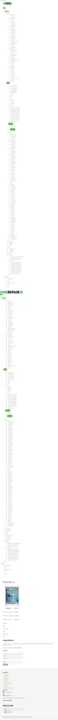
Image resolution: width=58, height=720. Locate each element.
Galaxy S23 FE (13, 145)
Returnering (7, 684)
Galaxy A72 (12, 217)
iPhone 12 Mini (10, 340)
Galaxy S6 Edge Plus (14, 178)
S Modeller (11, 133)
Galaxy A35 (10, 484)
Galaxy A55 (12, 196)
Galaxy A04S (13, 208)
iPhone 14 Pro (13, 37)
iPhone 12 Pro (13, 51)
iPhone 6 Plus (10, 362)
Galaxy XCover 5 (13, 237)
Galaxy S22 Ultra (13, 151)
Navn (4, 653)
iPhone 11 (12, 58)
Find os (3, 562)
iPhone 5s (9, 366)
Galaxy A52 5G (13, 218)
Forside (6, 10)
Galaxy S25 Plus (13, 137)
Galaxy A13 (12, 214)
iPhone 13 (12, 45)
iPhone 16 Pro (13, 25)
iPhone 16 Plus (13, 26)
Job (7, 285)
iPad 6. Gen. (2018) (11, 377)
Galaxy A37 (12, 185)
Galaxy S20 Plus (13, 162)
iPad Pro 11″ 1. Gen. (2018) (15, 119)
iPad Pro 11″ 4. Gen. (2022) (15, 115)
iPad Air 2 (12, 103)
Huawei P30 (11, 241)
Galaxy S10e (13, 166)
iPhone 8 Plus (13, 67)
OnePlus (8, 247)
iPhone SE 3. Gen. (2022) (14, 41)
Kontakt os (6, 277)
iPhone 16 (9, 314)
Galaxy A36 (10, 477)
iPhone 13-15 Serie (12, 29)
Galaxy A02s (13, 222)
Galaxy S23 (9, 436)
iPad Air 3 (9, 388)
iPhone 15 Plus (13, 33)
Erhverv (6, 573)
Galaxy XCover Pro (11, 525)
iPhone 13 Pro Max (14, 43)
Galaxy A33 (12, 211)
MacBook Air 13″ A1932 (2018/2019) (16, 270)
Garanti (8, 284)
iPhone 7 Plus (13, 70)
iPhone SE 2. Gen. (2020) (14, 59)
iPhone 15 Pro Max (14, 30)
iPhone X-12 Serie (12, 48)
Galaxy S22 (9, 440)
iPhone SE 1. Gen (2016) (14, 78)
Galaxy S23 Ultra (13, 147)
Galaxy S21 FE (13, 155)
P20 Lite (10, 244)
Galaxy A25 (12, 199)
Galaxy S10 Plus (13, 167)
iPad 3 (12, 95)
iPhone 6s (12, 74)
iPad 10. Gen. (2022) (14, 85)
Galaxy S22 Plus (13, 152)
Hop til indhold (3, 0)
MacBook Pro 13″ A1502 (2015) (16, 259)
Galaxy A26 (12, 192)
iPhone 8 (12, 69)
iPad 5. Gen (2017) (14, 92)
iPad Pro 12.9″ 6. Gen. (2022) (15, 107)
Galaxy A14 (12, 207)
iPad (8, 82)
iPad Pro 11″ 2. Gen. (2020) (15, 118)
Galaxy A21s (10, 514)
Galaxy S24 (12, 144)
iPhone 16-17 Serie (12, 14)
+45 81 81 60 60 (8, 710)
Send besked (5, 664)
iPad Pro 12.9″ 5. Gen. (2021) (15, 108)
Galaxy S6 (12, 181)
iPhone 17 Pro (13, 18)
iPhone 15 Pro (13, 32)
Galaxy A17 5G (10, 473)
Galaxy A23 (10, 499)
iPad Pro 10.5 (13, 121)
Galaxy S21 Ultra (13, 156)
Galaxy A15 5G (13, 200)
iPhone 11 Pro (13, 56)
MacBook (6, 540)
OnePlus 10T (11, 251)
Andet (8, 274)
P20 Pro (10, 245)
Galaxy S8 (12, 174)
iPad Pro (10, 106)
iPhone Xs (12, 62)
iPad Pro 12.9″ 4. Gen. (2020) (15, 110)
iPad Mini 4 (9, 414)
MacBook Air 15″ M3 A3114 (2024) (16, 262)
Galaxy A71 (10, 510)
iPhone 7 (12, 71)
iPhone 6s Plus (13, 73)
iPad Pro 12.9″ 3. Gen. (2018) (15, 111)
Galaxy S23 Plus (13, 148)
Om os (8, 280)
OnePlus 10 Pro (11, 252)
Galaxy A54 (12, 204)
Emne (4, 656)
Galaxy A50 (12, 229)
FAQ (8, 281)
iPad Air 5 (12, 99)
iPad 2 (12, 96)
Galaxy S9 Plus (13, 170)
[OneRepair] (11, 293)
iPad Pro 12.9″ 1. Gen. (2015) (15, 114)
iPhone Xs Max (13, 60)
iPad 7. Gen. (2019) (14, 89)
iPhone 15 (12, 34)
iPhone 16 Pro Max (14, 23)
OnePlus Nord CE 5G (12, 248)
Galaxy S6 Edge (13, 180)
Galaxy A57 (12, 184)
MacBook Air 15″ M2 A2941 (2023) (13, 551)
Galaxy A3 (12, 233)
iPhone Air (12, 21)
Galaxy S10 (12, 169)
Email (4, 655)
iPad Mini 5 (12, 126)
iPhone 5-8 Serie (11, 66)
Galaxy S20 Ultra (13, 163)
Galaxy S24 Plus (10, 429)
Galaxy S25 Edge (13, 134)
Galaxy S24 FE (13, 140)
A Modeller (11, 182)
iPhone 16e (12, 22)
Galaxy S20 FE (10, 447)
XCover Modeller (9, 521)
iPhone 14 (12, 40)
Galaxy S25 (9, 425)
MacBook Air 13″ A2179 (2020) (15, 269)
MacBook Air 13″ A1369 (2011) (15, 273)
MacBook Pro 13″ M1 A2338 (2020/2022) (17, 256)
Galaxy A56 (12, 189)
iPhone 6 (12, 77)
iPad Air (12, 104)
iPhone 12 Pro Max (11, 336)
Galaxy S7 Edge (10, 462)
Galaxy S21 (12, 159)
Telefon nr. (5, 658)
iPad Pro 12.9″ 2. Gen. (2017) (12, 399)
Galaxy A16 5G (13, 193)
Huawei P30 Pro (11, 243)
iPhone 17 (12, 19)
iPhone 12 (12, 52)
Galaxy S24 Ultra (13, 141)
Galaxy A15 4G (10, 488)
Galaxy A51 (12, 225)
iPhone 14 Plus (10, 325)
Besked (5, 661)
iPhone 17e (12, 15)
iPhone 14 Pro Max (14, 36)
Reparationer (7, 11)
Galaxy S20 (9, 451)
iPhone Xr (12, 63)
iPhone (6, 299)
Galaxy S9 (12, 171)
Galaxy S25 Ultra (13, 136)
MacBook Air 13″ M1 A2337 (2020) (16, 267)
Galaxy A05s (13, 203)
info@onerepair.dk (9, 711)
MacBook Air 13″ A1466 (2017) (15, 271)
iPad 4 (12, 93)
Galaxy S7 (12, 177)
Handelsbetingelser (10, 278)
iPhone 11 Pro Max (14, 55)
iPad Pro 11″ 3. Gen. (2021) (12, 403)
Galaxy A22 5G (13, 221)
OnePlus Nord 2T (9, 536)
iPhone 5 (12, 81)
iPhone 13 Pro (13, 44)
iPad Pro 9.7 (13, 122)
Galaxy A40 (12, 230)
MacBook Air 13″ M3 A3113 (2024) (16, 263)
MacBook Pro (11, 255)
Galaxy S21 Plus (13, 158)
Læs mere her (9, 645)
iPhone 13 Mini (13, 47)
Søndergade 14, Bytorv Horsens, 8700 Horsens (14, 709)
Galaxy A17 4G (13, 188)
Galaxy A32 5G (13, 219)
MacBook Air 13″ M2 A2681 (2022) (16, 266)
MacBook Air (8, 547)
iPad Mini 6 (12, 125)
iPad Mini (7, 410)
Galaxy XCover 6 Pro (14, 236)
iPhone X (9, 351)
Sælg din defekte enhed (11, 282)
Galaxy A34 (12, 206)
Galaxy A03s (13, 215)
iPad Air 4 (12, 100)
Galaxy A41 (12, 226)
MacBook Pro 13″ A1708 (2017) (16, 258)
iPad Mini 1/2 (13, 130)
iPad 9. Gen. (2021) (11, 373)
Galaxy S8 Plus (13, 173)
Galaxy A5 (12, 232)
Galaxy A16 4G (13, 195)
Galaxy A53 (12, 210)
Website (4, 663)
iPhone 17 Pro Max (11, 303)
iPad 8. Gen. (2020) (14, 88)
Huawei (8, 240)
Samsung (8, 132)
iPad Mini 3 (12, 129)
